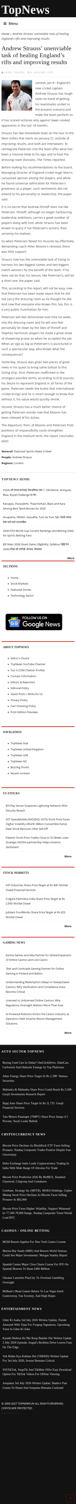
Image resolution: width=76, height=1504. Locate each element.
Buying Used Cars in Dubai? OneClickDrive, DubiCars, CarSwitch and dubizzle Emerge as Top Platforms (36, 1065)
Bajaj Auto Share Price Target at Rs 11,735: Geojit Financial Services (33, 1105)
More (71, 558)
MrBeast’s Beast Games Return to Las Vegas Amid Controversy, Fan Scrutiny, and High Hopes (33, 1293)
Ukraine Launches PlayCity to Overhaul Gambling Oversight (33, 1280)
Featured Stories (21, 590)
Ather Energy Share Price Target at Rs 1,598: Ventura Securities (35, 1078)
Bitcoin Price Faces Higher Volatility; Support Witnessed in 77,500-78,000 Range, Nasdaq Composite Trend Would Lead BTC (37, 1213)
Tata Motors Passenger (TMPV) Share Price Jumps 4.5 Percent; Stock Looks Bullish (35, 1119)
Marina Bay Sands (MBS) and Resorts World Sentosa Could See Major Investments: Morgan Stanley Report (35, 1253)
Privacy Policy (19, 700)
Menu (13, 23)
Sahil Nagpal (14, 72)
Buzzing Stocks (20, 767)
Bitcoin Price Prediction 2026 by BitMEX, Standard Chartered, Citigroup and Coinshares (34, 1179)
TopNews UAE (19, 755)
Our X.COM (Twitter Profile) (28, 670)
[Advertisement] (38, 1455)
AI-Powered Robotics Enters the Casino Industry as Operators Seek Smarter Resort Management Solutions (37, 1018)
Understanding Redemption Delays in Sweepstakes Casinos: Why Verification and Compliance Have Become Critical (37, 986)
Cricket (47, 451)
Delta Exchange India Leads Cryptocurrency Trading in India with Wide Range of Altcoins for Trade (36, 1166)
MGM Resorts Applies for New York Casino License (34, 1241)
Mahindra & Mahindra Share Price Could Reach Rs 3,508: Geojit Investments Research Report (37, 1092)
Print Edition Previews (24, 712)
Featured (19, 451)
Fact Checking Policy (23, 706)
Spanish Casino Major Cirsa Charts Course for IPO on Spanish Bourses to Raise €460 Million (35, 1267)
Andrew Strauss (22, 457)
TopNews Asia (19, 743)
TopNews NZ (19, 761)
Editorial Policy (20, 688)
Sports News (34, 451)
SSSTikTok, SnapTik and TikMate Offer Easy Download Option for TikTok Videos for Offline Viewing (37, 1372)
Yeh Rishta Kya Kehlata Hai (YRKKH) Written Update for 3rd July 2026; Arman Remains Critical (35, 1358)
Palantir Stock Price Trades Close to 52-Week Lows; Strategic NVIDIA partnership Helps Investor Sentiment (37, 842)
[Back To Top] (70, 1498)
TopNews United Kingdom (27, 749)
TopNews (25, 9)
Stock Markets (19, 583)
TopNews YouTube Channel (28, 664)
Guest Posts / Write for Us (27, 694)
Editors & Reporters (23, 682)
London (19, 463)
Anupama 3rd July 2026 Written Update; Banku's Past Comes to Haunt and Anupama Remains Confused (35, 1385)
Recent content (20, 773)
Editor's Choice (20, 658)
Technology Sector (22, 595)
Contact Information (23, 676)
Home (5, 34)
